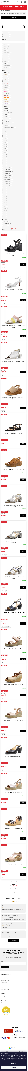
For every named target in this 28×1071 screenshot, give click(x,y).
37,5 (5, 139)
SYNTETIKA (7, 223)
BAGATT (6, 54)
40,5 (5, 148)
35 (5, 133)
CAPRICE (6, 62)
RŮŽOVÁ (6, 91)
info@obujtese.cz (6, 996)
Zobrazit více (13, 940)
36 (5, 135)
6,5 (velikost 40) (8, 179)
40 (5, 146)
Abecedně (22, 13)
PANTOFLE (7, 118)
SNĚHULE (6, 126)
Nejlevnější (11, 13)
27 (5, 193)
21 (5, 210)
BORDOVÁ (7, 95)
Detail (23, 264)
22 (5, 212)
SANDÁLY (7, 108)
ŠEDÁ (6, 82)
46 (5, 162)
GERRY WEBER (7, 65)
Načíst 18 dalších (13, 882)
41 (5, 150)
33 (5, 196)
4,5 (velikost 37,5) (8, 171)
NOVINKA (6, 32)
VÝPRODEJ (7, 36)
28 (5, 191)
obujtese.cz (5, 1002)
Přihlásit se (5, 967)
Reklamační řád (4, 982)
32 (5, 195)
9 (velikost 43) (7, 185)
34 (5, 198)
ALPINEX (6, 46)
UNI (5, 206)
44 (5, 158)
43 (5, 156)
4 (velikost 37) (7, 169)
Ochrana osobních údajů (5, 984)
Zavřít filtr (13, 17)
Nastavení (13, 1063)
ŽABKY (6, 120)
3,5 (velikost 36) (8, 168)
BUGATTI (6, 58)
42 (5, 154)
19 (5, 216)
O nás (2, 987)
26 (5, 202)
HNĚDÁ (6, 80)
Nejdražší (17, 13)
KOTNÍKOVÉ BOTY (9, 122)
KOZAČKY (7, 124)
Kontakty (2, 986)
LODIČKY (7, 116)
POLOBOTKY (8, 112)
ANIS (5, 48)
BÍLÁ (6, 76)
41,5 (5, 152)
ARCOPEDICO (7, 52)
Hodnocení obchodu (13, 898)
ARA (5, 50)
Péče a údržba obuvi (5, 989)
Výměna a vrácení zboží (5, 980)
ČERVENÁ (6, 84)
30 (5, 200)
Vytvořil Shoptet (14, 1048)
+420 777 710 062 (6, 998)
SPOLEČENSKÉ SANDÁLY (9, 127)
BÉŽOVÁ (6, 74)
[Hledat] (17, 1)
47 (5, 164)
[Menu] (25, 1)
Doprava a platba (4, 977)
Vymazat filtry (13, 228)
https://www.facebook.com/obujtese (10, 1000)
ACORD (6, 44)
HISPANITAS (7, 67)
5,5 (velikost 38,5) (8, 175)
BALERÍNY (7, 110)
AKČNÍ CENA (7, 34)
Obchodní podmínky (5, 979)
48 (5, 166)
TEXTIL (6, 225)
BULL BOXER (7, 60)
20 (5, 214)
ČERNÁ (6, 72)
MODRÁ (6, 78)
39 (5, 144)
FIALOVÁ (6, 103)
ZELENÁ (6, 93)
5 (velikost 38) (7, 173)
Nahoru (14, 892)
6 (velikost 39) (7, 177)
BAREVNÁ (6, 87)
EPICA (6, 63)
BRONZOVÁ (7, 101)
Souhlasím (13, 1067)
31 (5, 204)
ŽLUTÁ (6, 99)
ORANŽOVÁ (7, 97)
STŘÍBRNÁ (7, 86)
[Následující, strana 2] (13, 885)
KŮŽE (6, 221)
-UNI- (5, 208)
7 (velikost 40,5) (8, 181)
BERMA (6, 56)
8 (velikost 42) (7, 183)
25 (5, 187)
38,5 (5, 142)
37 (5, 137)
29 (5, 189)
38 (5, 140)
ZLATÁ (6, 89)
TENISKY (6, 114)
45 (5, 160)
